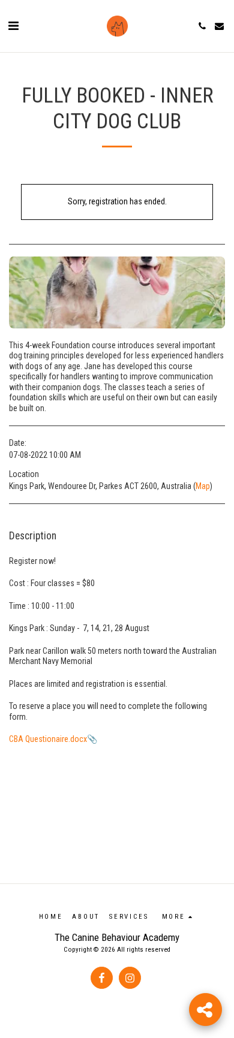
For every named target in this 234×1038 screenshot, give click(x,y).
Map (203, 486)
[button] (13, 25)
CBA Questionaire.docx (48, 739)
